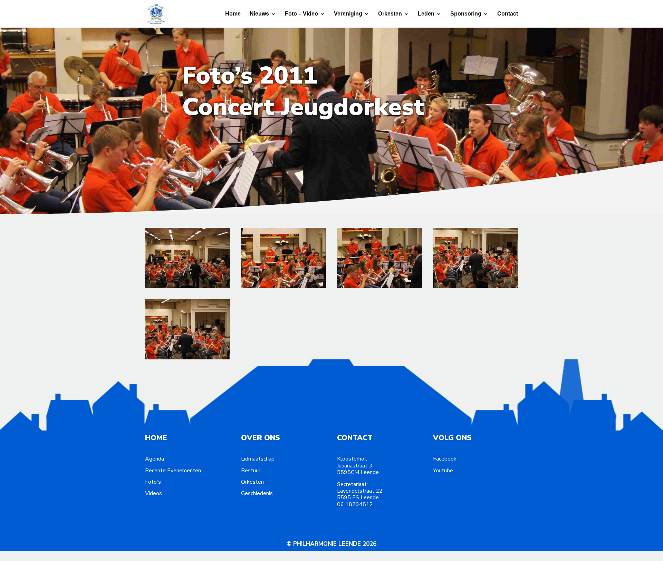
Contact (507, 14)
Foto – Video (301, 14)
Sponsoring (465, 14)
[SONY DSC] (187, 286)
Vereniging (348, 14)
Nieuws (259, 14)
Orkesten (390, 14)
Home (233, 14)
